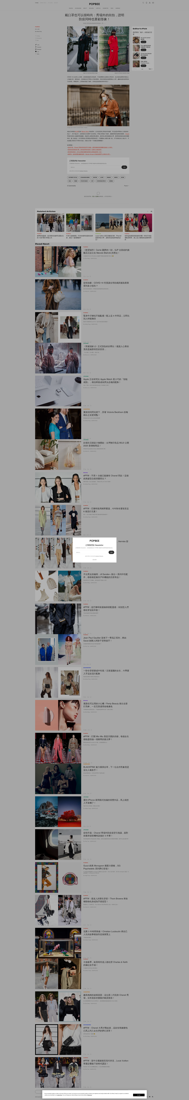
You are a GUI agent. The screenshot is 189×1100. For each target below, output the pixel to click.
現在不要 (94, 559)
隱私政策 (101, 556)
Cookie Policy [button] (59, 1095)
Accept (138, 1095)
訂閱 (111, 552)
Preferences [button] (89, 1095)
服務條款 (97, 556)
